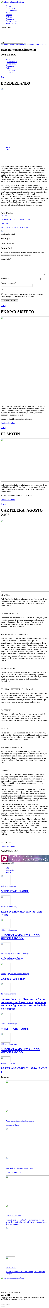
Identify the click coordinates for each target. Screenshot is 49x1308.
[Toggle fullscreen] (7, 1304)
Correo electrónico (8, 283)
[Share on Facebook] (27, 135)
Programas (10, 19)
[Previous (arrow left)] (2, 1306)
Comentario (6, 259)
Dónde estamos (11, 10)
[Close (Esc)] (2, 1304)
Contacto (9, 6)
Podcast (9, 17)
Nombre (5, 279)
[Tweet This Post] (27, 137)
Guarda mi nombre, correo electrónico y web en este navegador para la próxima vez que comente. (22, 295)
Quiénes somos (11, 21)
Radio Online (11, 23)
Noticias (9, 15)
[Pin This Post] (27, 139)
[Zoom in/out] (9, 1304)
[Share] (4, 1304)
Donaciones (10, 8)
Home (8, 13)
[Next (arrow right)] (4, 1306)
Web (2, 290)
